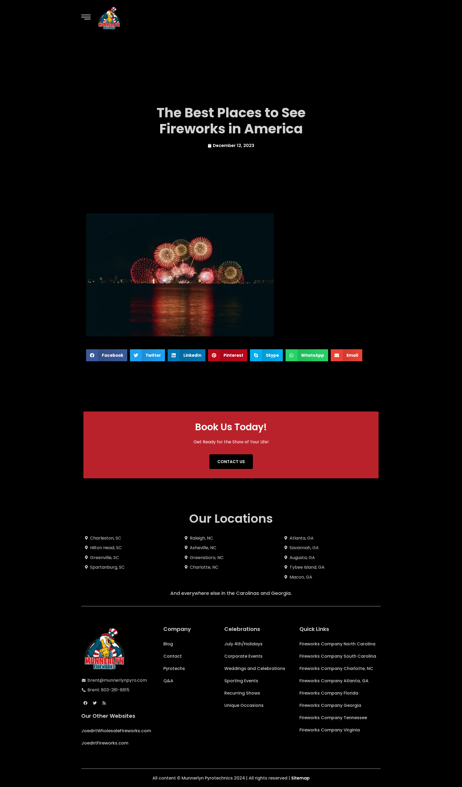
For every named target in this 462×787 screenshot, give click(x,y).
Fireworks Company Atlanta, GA (333, 681)
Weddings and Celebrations (254, 668)
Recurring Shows (242, 693)
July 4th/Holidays (243, 644)
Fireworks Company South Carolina (337, 656)
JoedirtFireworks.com (104, 743)
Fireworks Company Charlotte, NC (336, 668)
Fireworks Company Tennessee (333, 718)
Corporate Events (243, 656)
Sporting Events (241, 681)
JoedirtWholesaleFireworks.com (116, 731)
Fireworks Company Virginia (329, 730)
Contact (172, 656)
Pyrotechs (174, 668)
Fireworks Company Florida (328, 693)
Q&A (168, 681)
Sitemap (300, 778)
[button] (106, 355)
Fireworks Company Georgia (330, 705)
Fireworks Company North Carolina (337, 644)
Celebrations (242, 629)
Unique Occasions (244, 705)
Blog (168, 644)
